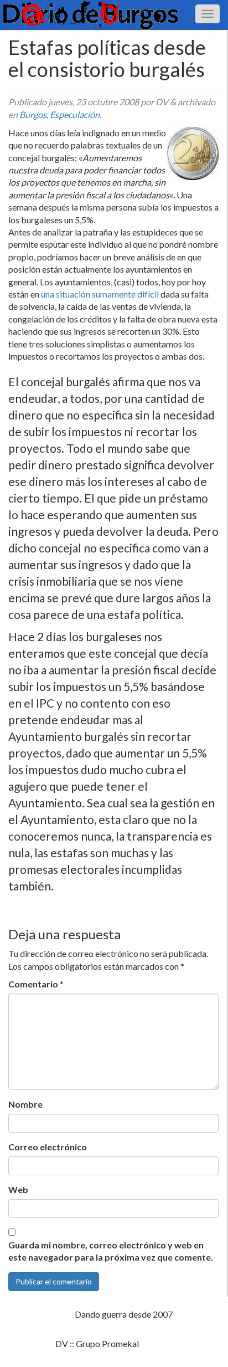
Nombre (25, 1104)
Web (18, 1189)
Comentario (36, 984)
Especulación (75, 114)
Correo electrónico (47, 1146)
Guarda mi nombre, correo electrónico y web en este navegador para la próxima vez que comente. (110, 1251)
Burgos (32, 114)
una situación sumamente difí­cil (100, 294)
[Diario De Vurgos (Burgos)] (114, 15)
